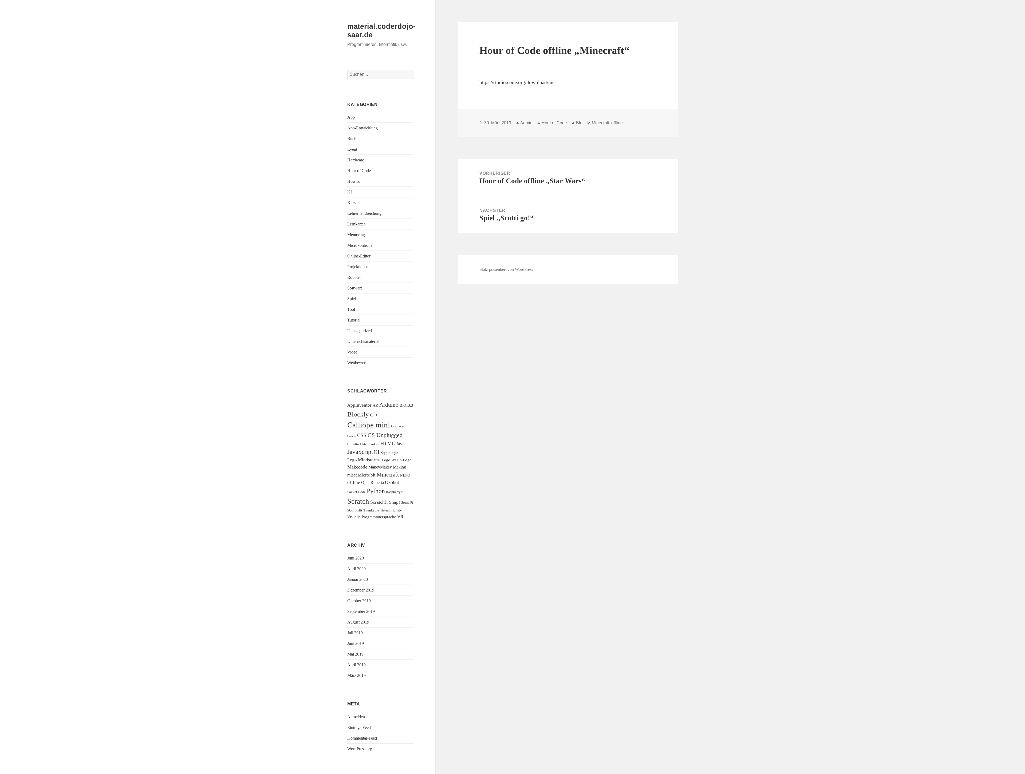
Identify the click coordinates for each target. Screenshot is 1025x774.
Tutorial (353, 320)
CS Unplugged (385, 435)
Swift (358, 510)
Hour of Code (359, 170)
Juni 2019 (355, 643)
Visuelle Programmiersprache (371, 517)
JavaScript (360, 451)
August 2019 (358, 622)
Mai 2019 (355, 654)
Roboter (354, 277)
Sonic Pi (407, 503)
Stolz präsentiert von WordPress (506, 269)
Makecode (357, 467)
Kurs (351, 202)
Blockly (358, 414)
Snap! (394, 502)
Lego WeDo (392, 460)
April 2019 (356, 664)
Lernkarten (356, 224)
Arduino (389, 405)
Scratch (358, 501)
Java (400, 443)
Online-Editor (358, 256)
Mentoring (356, 234)
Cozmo (351, 436)
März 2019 (356, 675)
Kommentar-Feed (362, 738)
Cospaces (398, 426)
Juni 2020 (355, 558)
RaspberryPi (395, 492)
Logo (407, 460)
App (351, 117)
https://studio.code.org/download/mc (516, 82)
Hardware (355, 160)
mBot (352, 475)
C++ (374, 415)
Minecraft (388, 475)
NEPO (405, 475)
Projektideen (357, 266)
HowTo (353, 181)
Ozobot (392, 482)
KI (349, 192)
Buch (351, 138)
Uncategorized (359, 330)
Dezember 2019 (360, 590)
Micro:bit (367, 475)
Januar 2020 (357, 579)
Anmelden (356, 717)
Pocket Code (356, 492)
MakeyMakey (380, 467)
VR (400, 516)
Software (354, 288)
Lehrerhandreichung (364, 213)
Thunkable (371, 510)
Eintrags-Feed (359, 727)
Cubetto (353, 444)
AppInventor (359, 405)
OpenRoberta (372, 482)
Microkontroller (360, 245)
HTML (387, 443)
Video (352, 352)
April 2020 (356, 568)
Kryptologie (389, 453)
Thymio (386, 510)
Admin (526, 123)
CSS (361, 435)
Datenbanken (369, 444)
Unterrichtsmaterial (363, 341)
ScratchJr (379, 502)
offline (353, 482)
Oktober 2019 (359, 600)
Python (376, 490)
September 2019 (361, 611)
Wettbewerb (357, 362)
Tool (351, 309)
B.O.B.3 (406, 405)
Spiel (351, 298)
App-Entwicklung (362, 128)
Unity (397, 510)
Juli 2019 (355, 632)
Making (399, 467)
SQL (350, 510)
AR (375, 405)
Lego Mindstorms (364, 459)
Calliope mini (368, 424)
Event (352, 149)
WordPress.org (359, 749)
